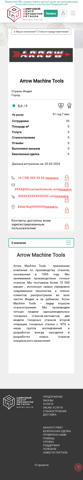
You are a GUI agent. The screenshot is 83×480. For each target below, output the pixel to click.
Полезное (49, 449)
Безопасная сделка (57, 431)
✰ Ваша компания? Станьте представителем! (41, 31)
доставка (49, 414)
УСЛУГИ (48, 404)
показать (52, 177)
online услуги (53, 407)
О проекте (42, 465)
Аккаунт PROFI (53, 427)
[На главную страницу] (24, 21)
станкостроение (55, 411)
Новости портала (55, 452)
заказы (48, 400)
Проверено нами (54, 434)
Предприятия (52, 396)
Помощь (49, 438)
